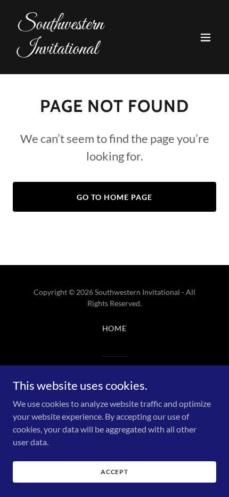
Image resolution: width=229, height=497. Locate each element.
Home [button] (114, 328)
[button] (205, 37)
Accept (114, 472)
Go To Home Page (114, 197)
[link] (84, 50)
